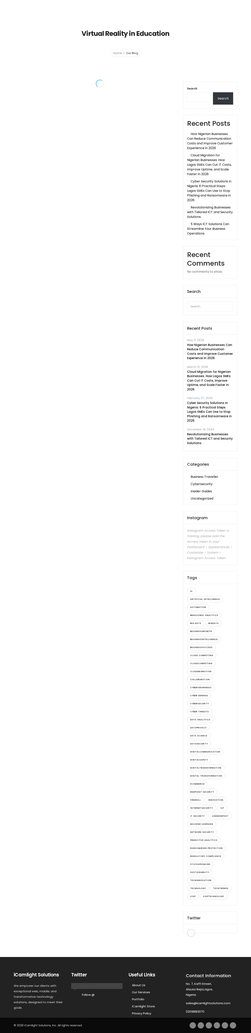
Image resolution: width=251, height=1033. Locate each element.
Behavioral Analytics (204, 615)
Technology (198, 888)
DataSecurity (199, 743)
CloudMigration (201, 671)
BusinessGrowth (201, 631)
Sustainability (199, 872)
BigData (213, 623)
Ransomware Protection (206, 848)
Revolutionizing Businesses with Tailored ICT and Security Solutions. (210, 212)
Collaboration (200, 679)
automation (198, 607)
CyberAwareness (201, 687)
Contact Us (161, 13)
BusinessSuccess (201, 647)
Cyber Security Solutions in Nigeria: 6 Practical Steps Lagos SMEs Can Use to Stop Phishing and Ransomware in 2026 (209, 190)
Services (119, 13)
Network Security (202, 832)
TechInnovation (200, 880)
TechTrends (220, 888)
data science (198, 735)
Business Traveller (204, 476)
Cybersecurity (202, 484)
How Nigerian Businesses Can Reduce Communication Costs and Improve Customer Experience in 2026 (210, 141)
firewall (195, 800)
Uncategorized (202, 498)
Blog (230, 13)
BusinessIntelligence (204, 639)
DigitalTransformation (205, 767)
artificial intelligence (205, 599)
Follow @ (88, 995)
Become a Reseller (209, 13)
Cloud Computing (201, 655)
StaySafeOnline (200, 864)
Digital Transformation (206, 775)
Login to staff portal (192, 4)
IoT (222, 808)
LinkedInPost (220, 816)
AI (191, 591)
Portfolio (141, 13)
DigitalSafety (199, 759)
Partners (180, 13)
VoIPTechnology (213, 896)
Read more (60, 144)
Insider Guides (201, 491)
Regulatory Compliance (205, 856)
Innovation (215, 800)
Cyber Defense (199, 695)
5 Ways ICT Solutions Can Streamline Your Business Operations (208, 229)
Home (85, 13)
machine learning (201, 824)
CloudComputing (201, 663)
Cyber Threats (199, 711)
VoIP (193, 896)
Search (192, 89)
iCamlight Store (143, 1006)
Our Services (141, 992)
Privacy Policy (141, 1013)
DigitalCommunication (205, 751)
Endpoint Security (202, 791)
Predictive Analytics (203, 840)
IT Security (197, 816)
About (103, 13)
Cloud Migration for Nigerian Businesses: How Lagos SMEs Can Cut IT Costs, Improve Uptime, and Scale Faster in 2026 (209, 164)
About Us (138, 985)
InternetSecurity (201, 808)
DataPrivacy (198, 727)
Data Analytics (200, 719)
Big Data (195, 623)
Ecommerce (197, 783)
